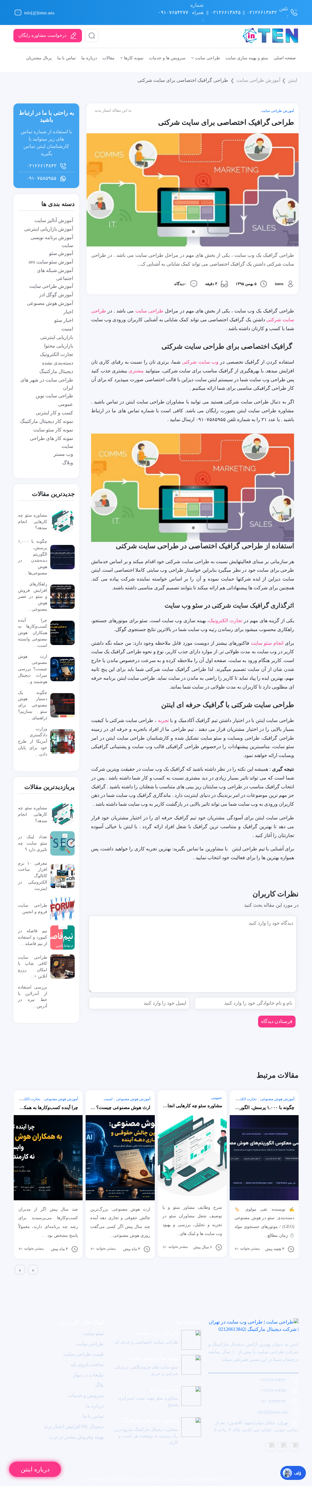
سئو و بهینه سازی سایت (246, 58)
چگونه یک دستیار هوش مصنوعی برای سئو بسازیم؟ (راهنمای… (32, 705)
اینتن (292, 80)
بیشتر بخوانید (33, 1248)
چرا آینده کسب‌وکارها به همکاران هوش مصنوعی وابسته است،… (32, 633)
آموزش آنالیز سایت (53, 220)
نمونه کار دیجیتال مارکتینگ (46, 421)
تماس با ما (66, 58)
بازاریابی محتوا (58, 345)
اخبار (68, 311)
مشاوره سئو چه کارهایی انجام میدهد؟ (32, 521)
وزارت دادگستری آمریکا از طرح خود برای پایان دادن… (32, 741)
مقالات (108, 58)
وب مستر (63, 454)
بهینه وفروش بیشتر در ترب (76, 1436)
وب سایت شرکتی (200, 362)
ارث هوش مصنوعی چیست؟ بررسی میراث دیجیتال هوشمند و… (32, 669)
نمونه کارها (133, 58)
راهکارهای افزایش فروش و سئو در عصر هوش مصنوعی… (32, 596)
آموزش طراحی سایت (258, 80)
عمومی (65, 404)
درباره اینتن (35, 1469)
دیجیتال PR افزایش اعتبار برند (74, 1426)
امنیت (67, 328)
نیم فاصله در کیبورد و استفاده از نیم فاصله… (32, 937)
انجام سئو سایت (267, 643)
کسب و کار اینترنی (54, 412)
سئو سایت (93, 1333)
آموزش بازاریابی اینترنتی (48, 229)
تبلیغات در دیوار (88, 1374)
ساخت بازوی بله (87, 1364)
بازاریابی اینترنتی (56, 337)
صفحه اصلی (285, 58)
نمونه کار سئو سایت (53, 429)
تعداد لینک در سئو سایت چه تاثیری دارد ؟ (32, 843)
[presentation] (20, 1270)
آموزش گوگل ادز (56, 294)
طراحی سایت (207, 58)
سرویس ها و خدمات (167, 58)
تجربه (163, 720)
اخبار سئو (63, 320)
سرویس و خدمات (86, 1395)
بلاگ (99, 1385)
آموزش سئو (61, 253)
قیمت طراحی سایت (83, 1354)
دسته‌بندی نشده (57, 362)
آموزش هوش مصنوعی (50, 303)
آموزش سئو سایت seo (51, 261)
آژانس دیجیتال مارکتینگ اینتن (130, 1478)
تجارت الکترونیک (225, 620)
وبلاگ (67, 462)
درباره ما (89, 58)
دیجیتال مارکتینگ (56, 371)
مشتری (136, 370)
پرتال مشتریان (39, 58)
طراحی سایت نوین (54, 395)
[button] (14, 1279)
